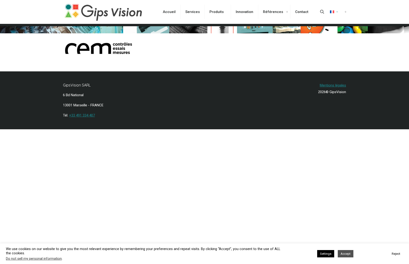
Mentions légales (333, 85)
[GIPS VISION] (103, 12)
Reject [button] (396, 253)
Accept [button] (346, 253)
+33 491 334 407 (82, 115)
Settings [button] (325, 253)
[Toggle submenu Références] (287, 11)
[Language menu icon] (334, 12)
